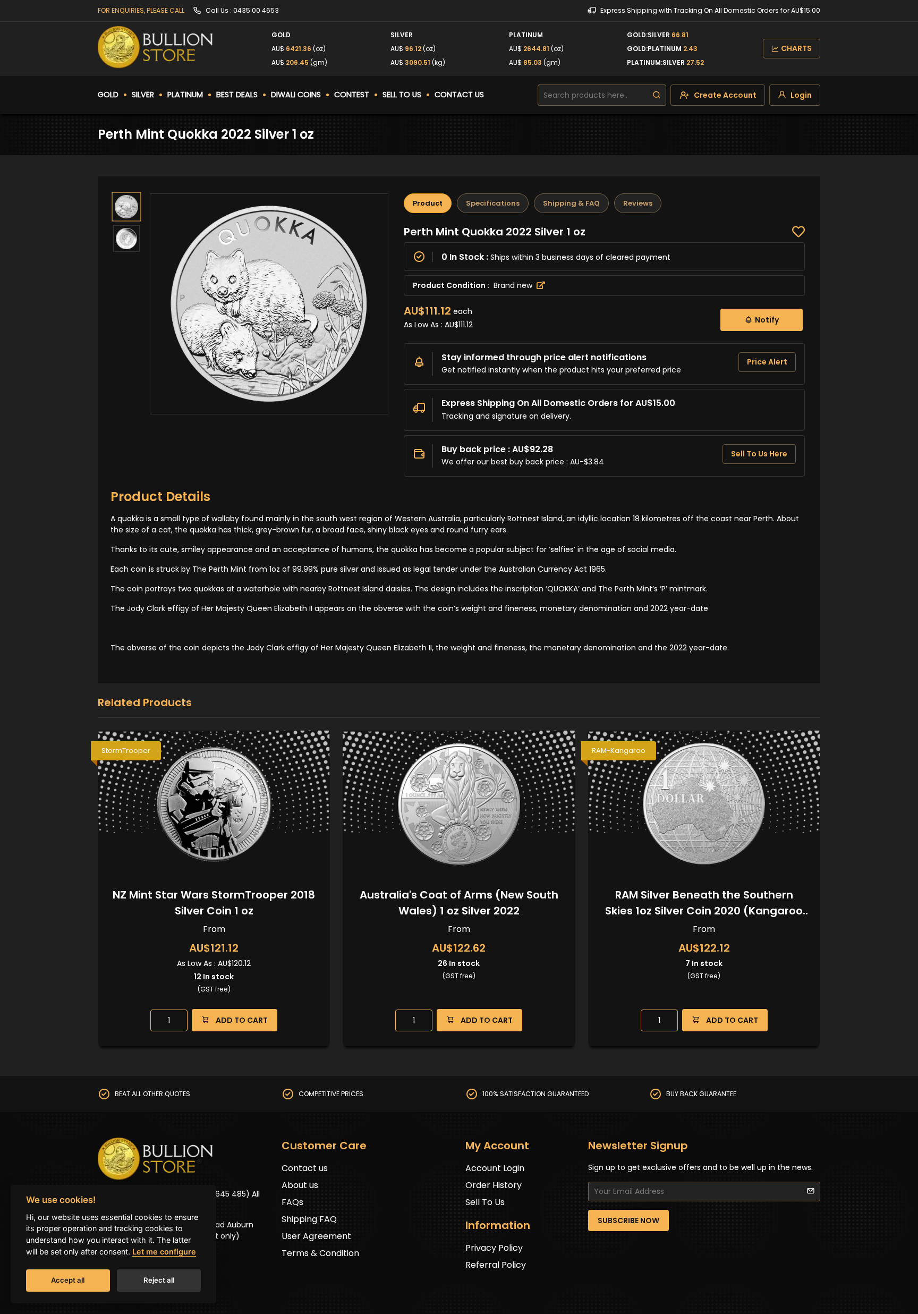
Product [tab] (428, 203)
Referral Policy (495, 1265)
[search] (656, 95)
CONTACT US (459, 94)
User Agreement (316, 1236)
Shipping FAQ (309, 1219)
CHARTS (796, 48)
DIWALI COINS (296, 94)
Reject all (158, 1280)
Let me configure (164, 1251)
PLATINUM (185, 94)
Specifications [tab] (493, 203)
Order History (493, 1185)
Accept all (67, 1280)
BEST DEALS (237, 94)
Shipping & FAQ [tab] (571, 203)
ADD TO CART (241, 1020)
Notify (767, 320)
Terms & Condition (320, 1253)
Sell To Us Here (759, 453)
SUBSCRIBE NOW (628, 1220)
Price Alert (767, 362)
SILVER (143, 94)
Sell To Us (485, 1202)
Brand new (514, 285)
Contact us (305, 1168)
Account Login (494, 1168)
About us (300, 1185)
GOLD (108, 94)
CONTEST (351, 94)
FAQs (292, 1202)
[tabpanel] (604, 351)
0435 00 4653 (256, 10)
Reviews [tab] (637, 203)
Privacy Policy (494, 1248)
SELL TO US (401, 94)
